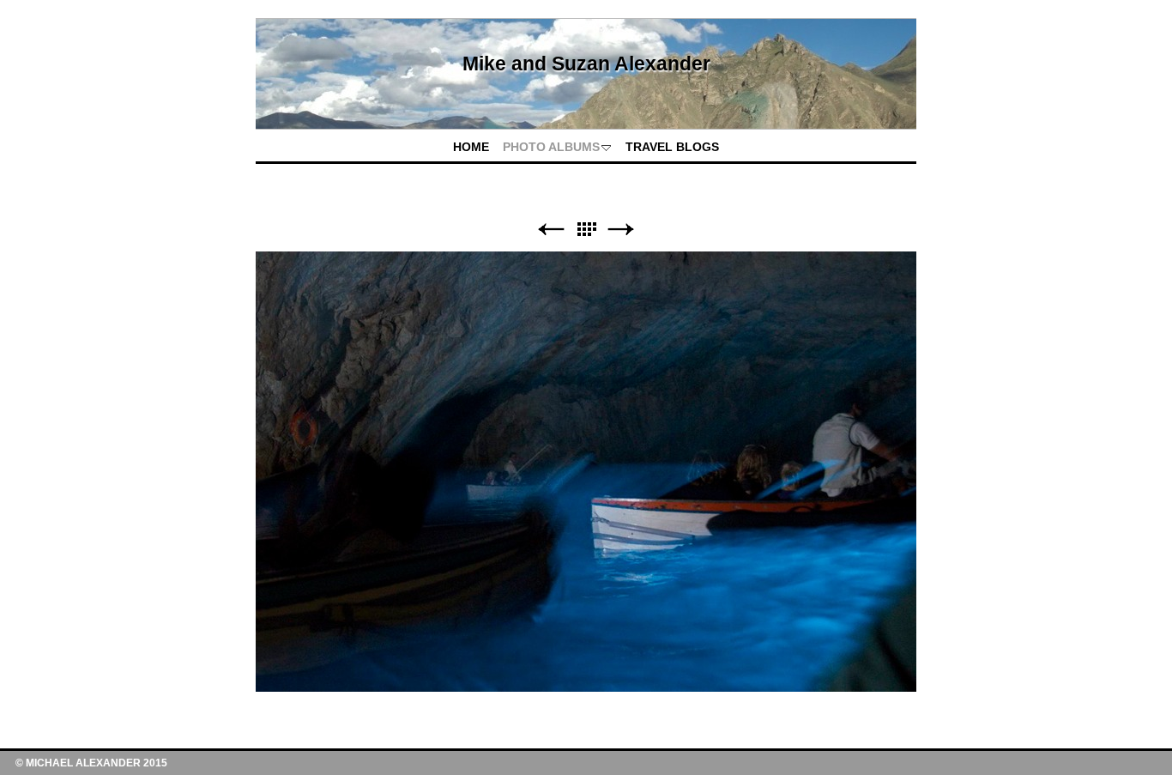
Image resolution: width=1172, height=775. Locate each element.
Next (621, 230)
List (586, 230)
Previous (550, 230)
